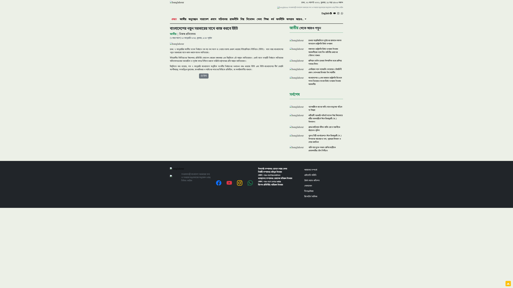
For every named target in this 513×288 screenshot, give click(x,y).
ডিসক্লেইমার (308, 191)
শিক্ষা (266, 19)
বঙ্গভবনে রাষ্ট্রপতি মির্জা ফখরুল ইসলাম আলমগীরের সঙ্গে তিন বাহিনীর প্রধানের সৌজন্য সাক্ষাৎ (323, 52)
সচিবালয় (223, 19)
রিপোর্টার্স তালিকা (310, 196)
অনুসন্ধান (193, 19)
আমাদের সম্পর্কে (310, 170)
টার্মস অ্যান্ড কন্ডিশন (312, 180)
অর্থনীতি (280, 19)
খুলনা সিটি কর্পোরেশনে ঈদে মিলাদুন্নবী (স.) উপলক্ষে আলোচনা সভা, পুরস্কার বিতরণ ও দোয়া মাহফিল (324, 139)
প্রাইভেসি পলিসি (310, 175)
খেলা (259, 19)
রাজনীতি (234, 19)
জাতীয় (183, 19)
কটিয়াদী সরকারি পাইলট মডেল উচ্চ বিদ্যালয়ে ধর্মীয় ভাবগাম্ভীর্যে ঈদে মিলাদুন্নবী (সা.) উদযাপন (325, 119)
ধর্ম (272, 19)
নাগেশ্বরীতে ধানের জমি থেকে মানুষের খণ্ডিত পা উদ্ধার (325, 108)
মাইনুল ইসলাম (276, 172)
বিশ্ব (242, 19)
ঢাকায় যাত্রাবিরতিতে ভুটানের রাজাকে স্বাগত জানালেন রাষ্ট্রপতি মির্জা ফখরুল (324, 42)
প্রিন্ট (205, 76)
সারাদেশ (204, 19)
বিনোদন (250, 19)
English (326, 13)
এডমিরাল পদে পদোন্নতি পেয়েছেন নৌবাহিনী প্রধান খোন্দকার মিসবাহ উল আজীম (325, 71)
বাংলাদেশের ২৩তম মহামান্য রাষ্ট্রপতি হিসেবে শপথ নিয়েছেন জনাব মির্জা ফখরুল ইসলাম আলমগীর (325, 81)
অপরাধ (290, 19)
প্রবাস (213, 19)
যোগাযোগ (308, 186)
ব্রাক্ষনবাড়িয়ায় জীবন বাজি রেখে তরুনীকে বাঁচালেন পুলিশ (324, 129)
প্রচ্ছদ (174, 19)
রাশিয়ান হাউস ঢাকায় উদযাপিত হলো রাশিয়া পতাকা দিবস (325, 62)
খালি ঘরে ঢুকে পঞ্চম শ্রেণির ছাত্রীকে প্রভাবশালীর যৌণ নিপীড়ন (322, 149)
